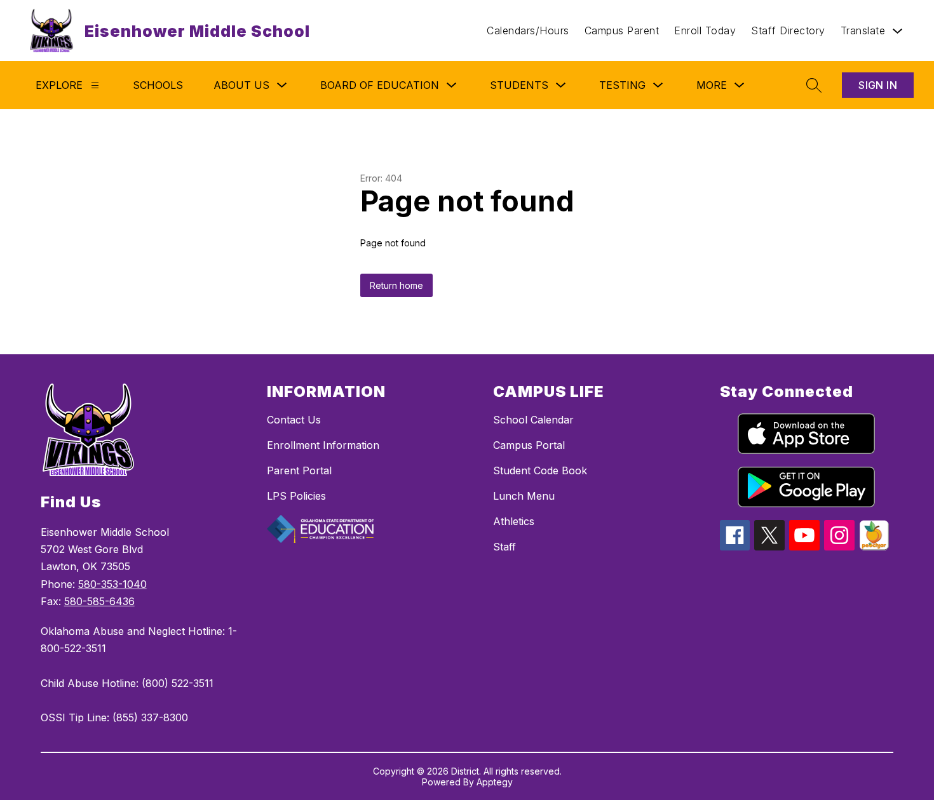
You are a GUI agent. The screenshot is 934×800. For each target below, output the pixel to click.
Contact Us (294, 419)
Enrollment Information (323, 445)
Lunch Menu (524, 496)
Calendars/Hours (528, 30)
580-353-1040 (112, 584)
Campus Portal (529, 445)
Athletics (513, 521)
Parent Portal (299, 470)
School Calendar (533, 419)
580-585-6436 (99, 601)
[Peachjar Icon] (874, 546)
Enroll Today (705, 30)
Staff (504, 546)
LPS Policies (296, 496)
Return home (396, 285)
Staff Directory (788, 30)
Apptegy (495, 782)
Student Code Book (540, 470)
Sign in (877, 85)
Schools (158, 85)
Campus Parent (622, 30)
